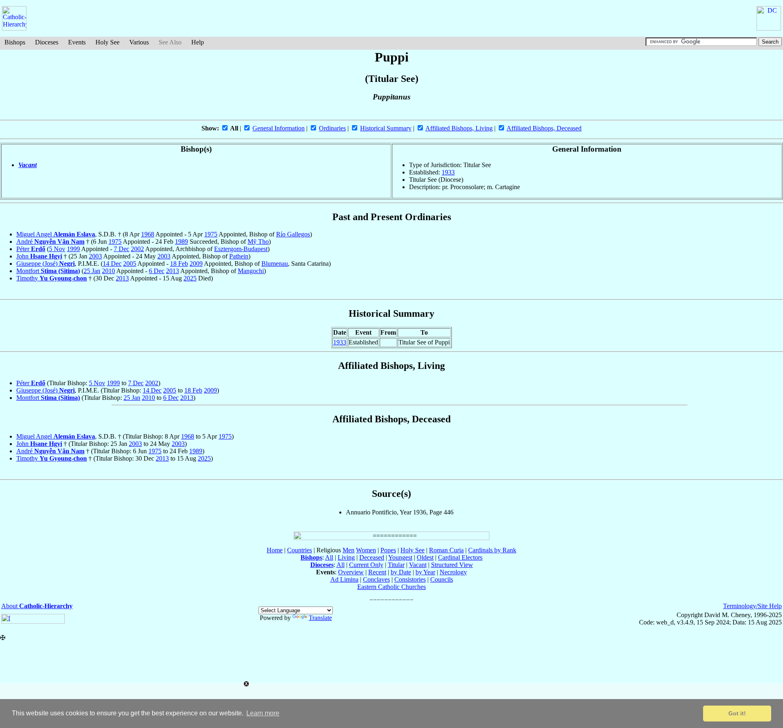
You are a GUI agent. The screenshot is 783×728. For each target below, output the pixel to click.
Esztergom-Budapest (241, 248)
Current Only (366, 564)
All (329, 557)
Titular (396, 564)
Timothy (51, 278)
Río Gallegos (293, 234)
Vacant (27, 164)
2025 (190, 278)
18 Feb (179, 263)
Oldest (425, 557)
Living (346, 557)
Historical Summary (385, 128)
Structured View (452, 564)
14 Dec (112, 263)
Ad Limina (344, 579)
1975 (210, 234)
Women (366, 550)
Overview (351, 572)
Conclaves (376, 579)
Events (77, 42)
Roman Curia (446, 550)
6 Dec (156, 270)
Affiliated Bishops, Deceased (544, 128)
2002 (137, 248)
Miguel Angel (55, 234)
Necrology (453, 572)
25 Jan (92, 270)
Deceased (371, 557)
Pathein (238, 256)
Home (275, 550)
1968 (147, 234)
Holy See (107, 42)
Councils (441, 579)
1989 (181, 241)
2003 (95, 256)
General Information (278, 128)
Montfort (48, 270)
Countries (299, 550)
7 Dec (121, 248)
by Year (425, 572)
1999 (73, 248)
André (50, 241)
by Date (401, 572)
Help (197, 42)
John (39, 256)
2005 (129, 263)
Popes (388, 550)
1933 (448, 172)
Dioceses (46, 42)
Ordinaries (332, 128)
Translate (320, 617)
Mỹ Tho (258, 241)
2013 (172, 270)
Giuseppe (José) (45, 263)
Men (348, 550)
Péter (30, 248)
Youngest (400, 557)
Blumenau (274, 263)
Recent (377, 572)
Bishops (14, 42)
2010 (108, 270)
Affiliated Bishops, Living (459, 128)
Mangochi (251, 270)
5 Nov (57, 248)
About (37, 605)
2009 (196, 263)
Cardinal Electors (460, 557)
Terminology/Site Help (752, 605)
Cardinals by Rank (492, 550)
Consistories (410, 579)
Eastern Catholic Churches (391, 586)
